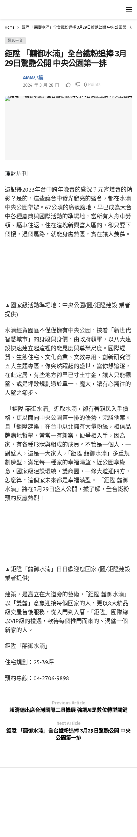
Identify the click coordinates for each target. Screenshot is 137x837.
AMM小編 (33, 78)
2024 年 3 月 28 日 (41, 85)
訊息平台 (15, 41)
